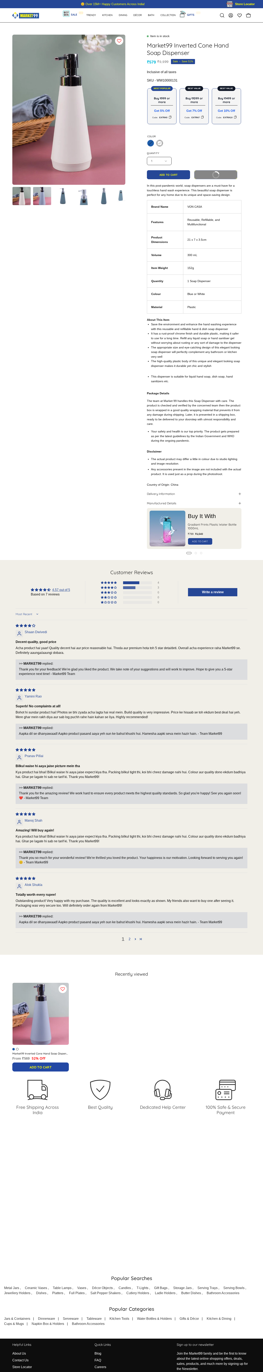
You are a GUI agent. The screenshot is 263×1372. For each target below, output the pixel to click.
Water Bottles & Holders (154, 1318)
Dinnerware (46, 1318)
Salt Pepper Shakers (105, 1293)
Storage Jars (182, 1288)
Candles (125, 1288)
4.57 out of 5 (61, 590)
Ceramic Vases (36, 1288)
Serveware (71, 1318)
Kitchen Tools (119, 1318)
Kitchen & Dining (219, 1318)
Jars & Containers (17, 1318)
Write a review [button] (213, 592)
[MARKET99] (25, 15)
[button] (151, 15)
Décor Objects (102, 1288)
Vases (81, 1288)
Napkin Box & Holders (48, 1324)
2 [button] (129, 939)
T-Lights (142, 1288)
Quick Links (103, 1345)
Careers (100, 1367)
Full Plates (77, 1293)
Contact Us (20, 1360)
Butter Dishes (191, 1293)
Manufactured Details (161, 503)
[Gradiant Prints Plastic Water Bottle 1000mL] (167, 528)
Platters (57, 1293)
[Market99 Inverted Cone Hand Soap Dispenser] (21, 196)
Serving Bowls (234, 1288)
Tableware (94, 1318)
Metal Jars (11, 1288)
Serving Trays (207, 1288)
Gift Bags (160, 1288)
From (28, 1058)
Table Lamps (62, 1288)
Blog (98, 1353)
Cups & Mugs (14, 1324)
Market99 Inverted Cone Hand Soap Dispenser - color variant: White (17, 1049)
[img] (25, 625)
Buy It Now (209, 173)
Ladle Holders (165, 1293)
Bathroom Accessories (223, 1293)
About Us (19, 1353)
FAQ (98, 1360)
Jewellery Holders (17, 1293)
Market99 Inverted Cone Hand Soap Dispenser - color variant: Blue (13, 1049)
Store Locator (22, 1367)
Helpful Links (21, 1345)
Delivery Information (161, 494)
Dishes (41, 1293)
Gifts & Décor (189, 1318)
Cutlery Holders (137, 1293)
